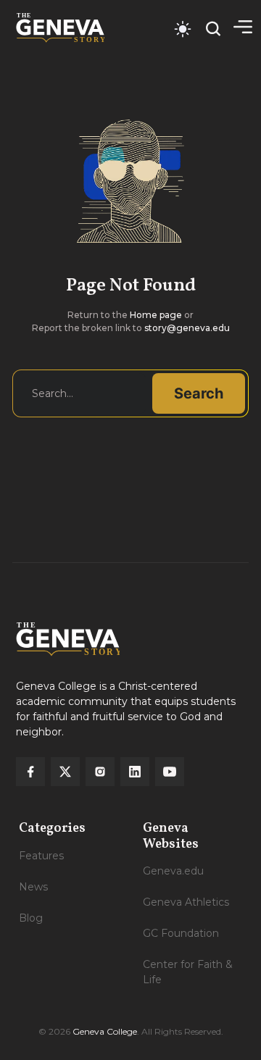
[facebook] (30, 771)
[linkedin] (134, 771)
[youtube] (169, 771)
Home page (156, 314)
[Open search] (213, 28)
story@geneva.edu (187, 327)
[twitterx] (65, 771)
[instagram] (100, 771)
